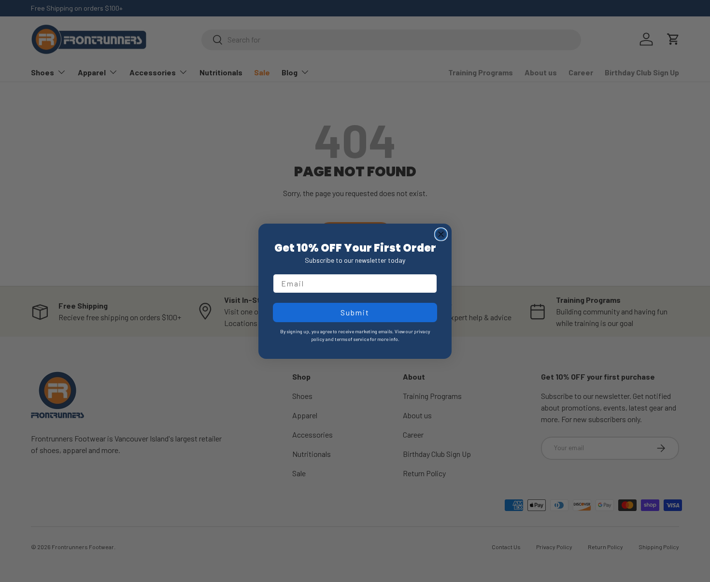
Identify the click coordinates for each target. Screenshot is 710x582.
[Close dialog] (441, 234)
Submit (355, 312)
